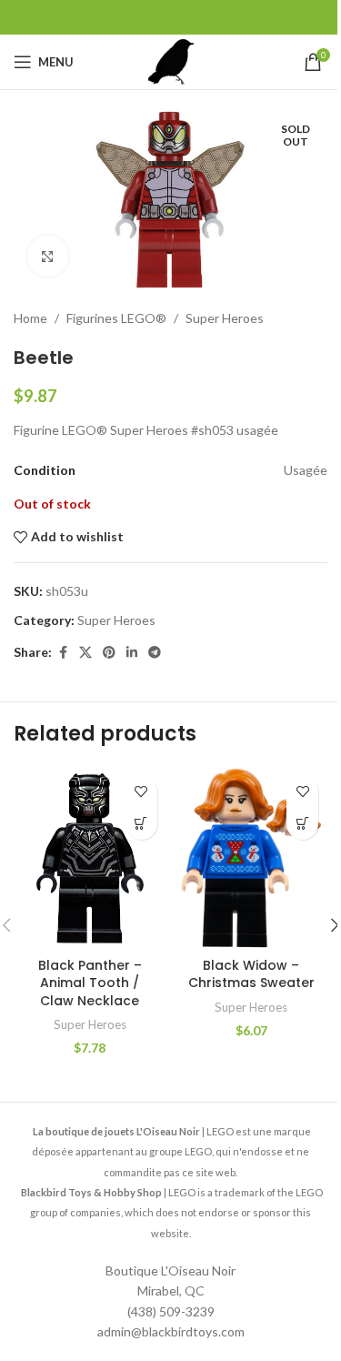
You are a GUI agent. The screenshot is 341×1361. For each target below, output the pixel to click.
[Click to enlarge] (47, 256)
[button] (141, 824)
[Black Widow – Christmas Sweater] (252, 858)
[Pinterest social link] (109, 652)
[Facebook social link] (63, 652)
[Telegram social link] (154, 652)
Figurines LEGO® (116, 318)
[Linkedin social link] (132, 652)
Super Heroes (225, 318)
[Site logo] (171, 60)
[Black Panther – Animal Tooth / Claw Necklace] (90, 858)
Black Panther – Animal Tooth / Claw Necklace (90, 983)
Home (30, 318)
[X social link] (85, 652)
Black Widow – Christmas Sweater (251, 974)
